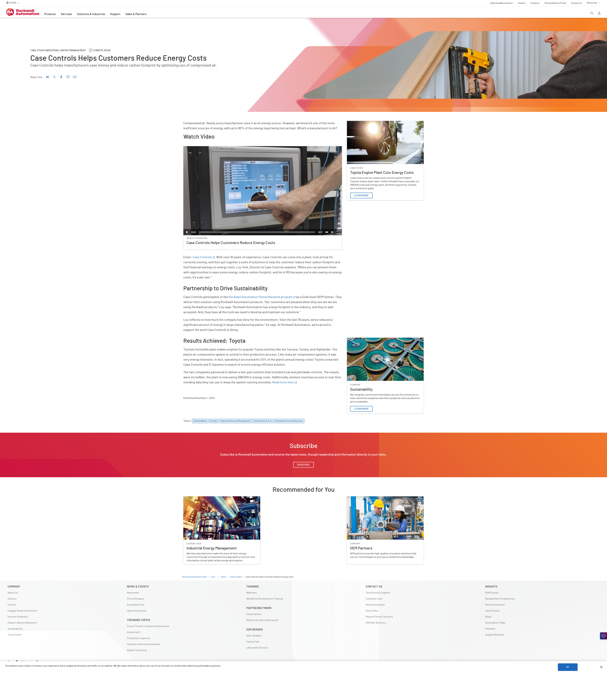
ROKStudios (491, 592)
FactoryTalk (252, 641)
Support (115, 14)
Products (50, 14)
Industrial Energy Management (200, 498)
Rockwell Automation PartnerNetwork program (261, 297)
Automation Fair (136, 604)
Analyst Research (494, 634)
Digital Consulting (137, 650)
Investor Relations (18, 616)
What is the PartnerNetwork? (262, 620)
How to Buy (372, 610)
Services (66, 14)
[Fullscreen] (338, 232)
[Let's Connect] (603, 635)
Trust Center (15, 634)
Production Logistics (138, 638)
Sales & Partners (136, 14)
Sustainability (354, 339)
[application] (262, 190)
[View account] (599, 13)
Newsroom (133, 592)
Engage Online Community (22, 610)
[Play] (187, 232)
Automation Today (495, 622)
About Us (13, 592)
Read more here (283, 382)
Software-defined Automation (143, 644)
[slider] (257, 232)
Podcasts (490, 628)
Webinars (251, 592)
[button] (262, 190)
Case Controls (202, 257)
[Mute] (332, 232)
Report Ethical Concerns (379, 616)
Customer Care (374, 598)
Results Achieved (495, 604)
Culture (12, 604)
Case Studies (492, 610)
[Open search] (592, 13)
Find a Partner (254, 614)
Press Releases (135, 598)
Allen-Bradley (253, 635)
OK (567, 667)
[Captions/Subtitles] (326, 232)
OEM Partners (354, 498)
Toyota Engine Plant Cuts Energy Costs (368, 123)
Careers (12, 598)
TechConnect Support (378, 592)
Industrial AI (133, 632)
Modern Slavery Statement (22, 622)
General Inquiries (375, 604)
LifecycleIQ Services (257, 647)
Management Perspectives (500, 598)
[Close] (601, 667)
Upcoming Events (137, 610)
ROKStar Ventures (376, 622)
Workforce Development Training (264, 598)
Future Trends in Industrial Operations (148, 626)
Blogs (488, 616)
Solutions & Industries (91, 14)
